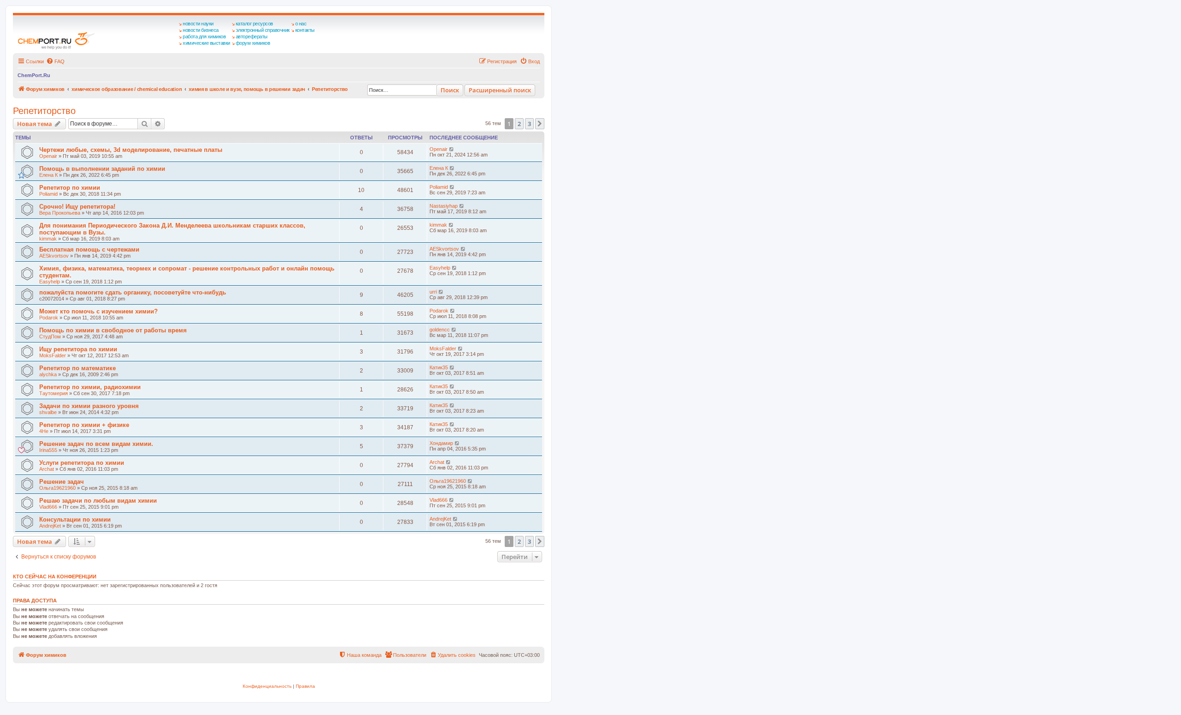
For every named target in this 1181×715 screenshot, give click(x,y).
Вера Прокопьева (59, 213)
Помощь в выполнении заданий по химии (102, 168)
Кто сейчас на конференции (54, 576)
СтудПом (50, 336)
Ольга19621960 (57, 488)
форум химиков (253, 43)
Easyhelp (49, 281)
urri (433, 291)
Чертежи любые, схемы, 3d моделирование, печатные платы (130, 149)
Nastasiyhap (443, 206)
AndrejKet (50, 526)
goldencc (439, 329)
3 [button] (529, 124)
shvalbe (48, 412)
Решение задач (61, 481)
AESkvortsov (54, 255)
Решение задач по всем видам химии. (96, 443)
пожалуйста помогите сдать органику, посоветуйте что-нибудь (132, 292)
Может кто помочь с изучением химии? (98, 311)
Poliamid (48, 194)
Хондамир (441, 443)
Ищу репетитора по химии (78, 349)
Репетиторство (44, 111)
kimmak (48, 238)
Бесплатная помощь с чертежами (89, 249)
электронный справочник (263, 30)
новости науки (198, 23)
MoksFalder (52, 355)
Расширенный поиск (500, 90)
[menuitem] (55, 61)
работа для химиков (204, 36)
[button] (539, 123)
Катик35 (438, 367)
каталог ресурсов (254, 23)
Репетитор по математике (77, 368)
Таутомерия (53, 393)
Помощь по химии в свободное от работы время (113, 330)
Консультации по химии (75, 519)
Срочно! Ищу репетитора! (77, 206)
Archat (46, 469)
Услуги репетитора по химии (81, 462)
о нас (301, 23)
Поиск (450, 90)
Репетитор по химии (69, 187)
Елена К (48, 175)
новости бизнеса (201, 30)
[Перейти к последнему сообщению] (452, 149)
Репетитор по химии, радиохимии (90, 387)
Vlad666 (48, 507)
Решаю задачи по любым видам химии (98, 500)
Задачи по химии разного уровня (89, 406)
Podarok (48, 317)
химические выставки (206, 43)
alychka (48, 374)
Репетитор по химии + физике (84, 424)
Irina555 (48, 450)
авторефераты (252, 36)
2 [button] (519, 124)
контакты (305, 30)
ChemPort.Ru (34, 75)
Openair (48, 156)
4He (43, 431)
